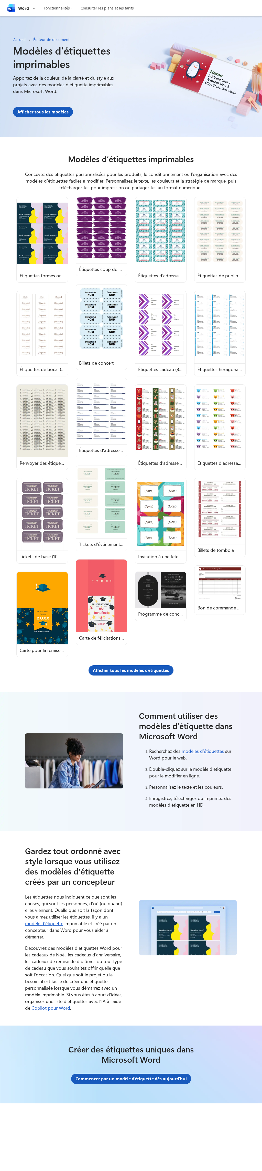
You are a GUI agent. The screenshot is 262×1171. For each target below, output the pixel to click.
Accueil (19, 39)
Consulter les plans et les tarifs (107, 8)
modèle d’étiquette (44, 923)
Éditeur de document (51, 39)
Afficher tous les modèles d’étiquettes (131, 670)
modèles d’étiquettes (203, 751)
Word (23, 8)
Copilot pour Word (50, 1008)
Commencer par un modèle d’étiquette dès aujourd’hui (131, 1079)
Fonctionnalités (57, 8)
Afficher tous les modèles (43, 112)
